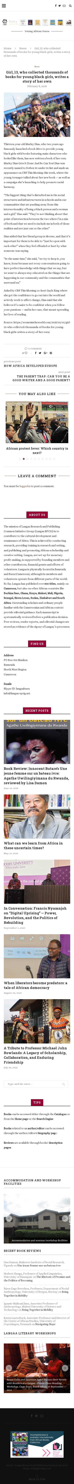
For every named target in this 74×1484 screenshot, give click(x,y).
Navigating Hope (45, 1270)
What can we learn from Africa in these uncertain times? (33, 841)
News (23, 48)
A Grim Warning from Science (37, 448)
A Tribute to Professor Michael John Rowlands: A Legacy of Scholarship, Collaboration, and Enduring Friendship (35, 1050)
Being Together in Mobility (37, 1255)
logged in (25, 481)
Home (7, 48)
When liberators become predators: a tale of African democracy (35, 981)
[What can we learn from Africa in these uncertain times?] (37, 812)
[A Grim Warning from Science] (37, 422)
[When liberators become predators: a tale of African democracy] (37, 952)
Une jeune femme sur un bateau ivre (39, 1211)
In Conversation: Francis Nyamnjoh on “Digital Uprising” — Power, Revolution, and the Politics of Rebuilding (35, 911)
